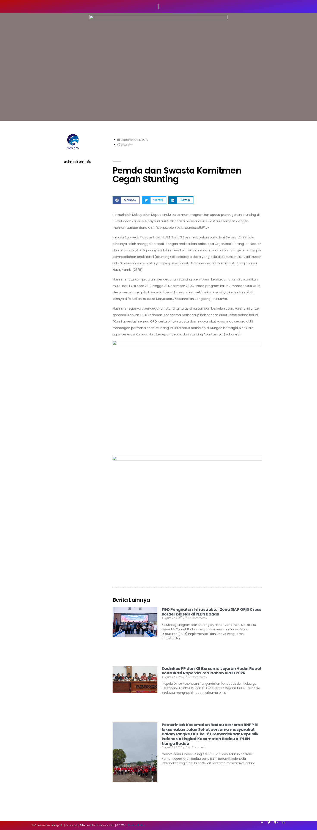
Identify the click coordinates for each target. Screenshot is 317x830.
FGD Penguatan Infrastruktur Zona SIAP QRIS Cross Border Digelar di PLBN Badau (211, 612)
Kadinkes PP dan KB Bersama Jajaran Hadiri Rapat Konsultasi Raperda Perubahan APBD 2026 (212, 671)
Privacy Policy (136, 825)
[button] (126, 200)
